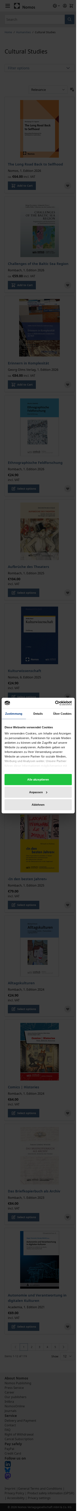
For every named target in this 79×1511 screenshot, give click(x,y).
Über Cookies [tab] (62, 713)
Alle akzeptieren (38, 779)
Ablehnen (38, 804)
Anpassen (36, 792)
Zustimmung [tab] (13, 713)
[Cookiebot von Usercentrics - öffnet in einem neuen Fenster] (55, 702)
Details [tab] (38, 713)
